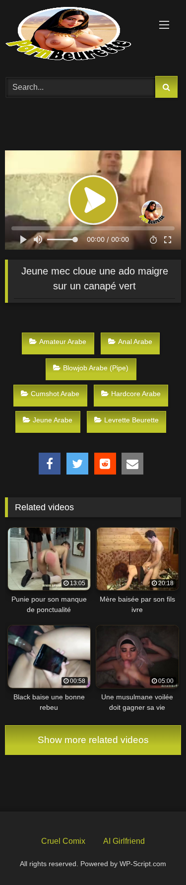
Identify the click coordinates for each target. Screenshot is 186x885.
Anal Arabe (135, 341)
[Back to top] (155, 854)
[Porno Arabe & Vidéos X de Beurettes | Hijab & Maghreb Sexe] (76, 35)
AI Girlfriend (124, 841)
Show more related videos (93, 740)
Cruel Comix (63, 841)
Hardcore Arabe (136, 394)
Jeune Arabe (52, 420)
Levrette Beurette (131, 420)
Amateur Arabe (62, 341)
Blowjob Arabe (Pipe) (95, 368)
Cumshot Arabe (55, 394)
